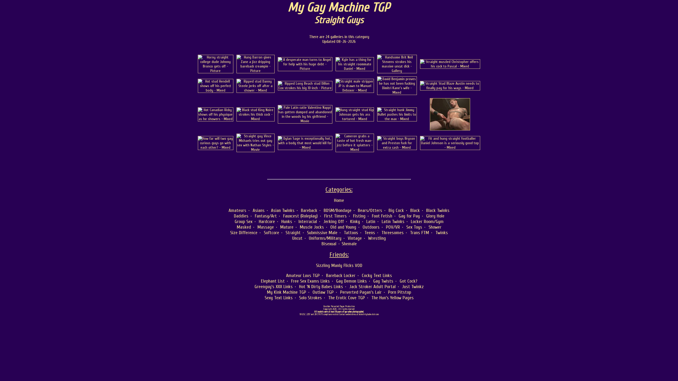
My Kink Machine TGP (286, 292)
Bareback (309, 210)
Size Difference (243, 232)
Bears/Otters (370, 210)
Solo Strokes (310, 298)
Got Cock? (408, 281)
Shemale (349, 244)
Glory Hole (435, 216)
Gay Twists (383, 281)
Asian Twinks (283, 210)
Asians (259, 210)
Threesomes (392, 232)
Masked (244, 227)
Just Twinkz (413, 286)
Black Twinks (437, 210)
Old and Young (343, 227)
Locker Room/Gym (427, 221)
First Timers (335, 216)
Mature (286, 227)
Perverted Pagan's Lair (361, 292)
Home (339, 200)
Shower (435, 227)
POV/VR (393, 227)
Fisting (359, 216)
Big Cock (396, 210)
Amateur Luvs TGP (303, 275)
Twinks (441, 232)
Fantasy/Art (266, 216)
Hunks (286, 221)
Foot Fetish (382, 216)
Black (415, 210)
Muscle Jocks (312, 227)
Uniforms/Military (325, 238)
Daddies (241, 216)
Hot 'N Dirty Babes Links (321, 286)
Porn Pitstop (399, 292)
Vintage (355, 238)
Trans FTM (419, 232)
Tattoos (351, 232)
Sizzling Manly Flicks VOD (339, 265)
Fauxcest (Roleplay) (300, 216)
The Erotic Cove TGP (346, 298)
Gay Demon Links (351, 281)
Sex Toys (414, 227)
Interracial (307, 221)
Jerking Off (333, 221)
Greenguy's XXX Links (274, 286)
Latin (370, 221)
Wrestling (377, 238)
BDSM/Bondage (337, 210)
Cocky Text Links (377, 275)
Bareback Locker (340, 275)
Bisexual (329, 244)
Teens (369, 232)
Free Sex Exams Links (310, 281)
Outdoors (371, 227)
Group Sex (243, 221)
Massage (265, 227)
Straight (293, 232)
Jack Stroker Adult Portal (372, 286)
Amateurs (237, 210)
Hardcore (267, 221)
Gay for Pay (409, 216)
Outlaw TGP (323, 292)
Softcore (271, 232)
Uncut (297, 238)
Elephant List (273, 281)
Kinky (355, 221)
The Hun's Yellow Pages (392, 298)
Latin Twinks (393, 221)
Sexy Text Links (279, 298)
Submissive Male (322, 232)
